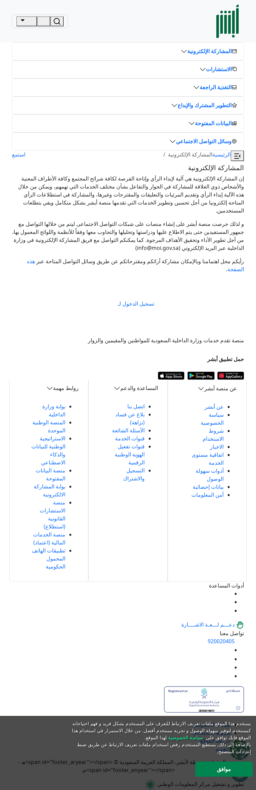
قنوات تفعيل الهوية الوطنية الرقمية (130, 454)
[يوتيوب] (227, 650)
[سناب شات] (227, 676)
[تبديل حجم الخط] (227, 602)
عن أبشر (214, 406)
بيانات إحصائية (208, 486)
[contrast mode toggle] (227, 593)
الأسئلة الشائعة (128, 430)
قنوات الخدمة (130, 438)
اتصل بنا (136, 406)
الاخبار (217, 446)
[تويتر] (227, 659)
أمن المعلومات (207, 494)
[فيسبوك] (227, 667)
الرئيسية (221, 154)
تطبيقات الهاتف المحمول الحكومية (48, 558)
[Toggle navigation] (26, 21)
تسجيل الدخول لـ (136, 303)
